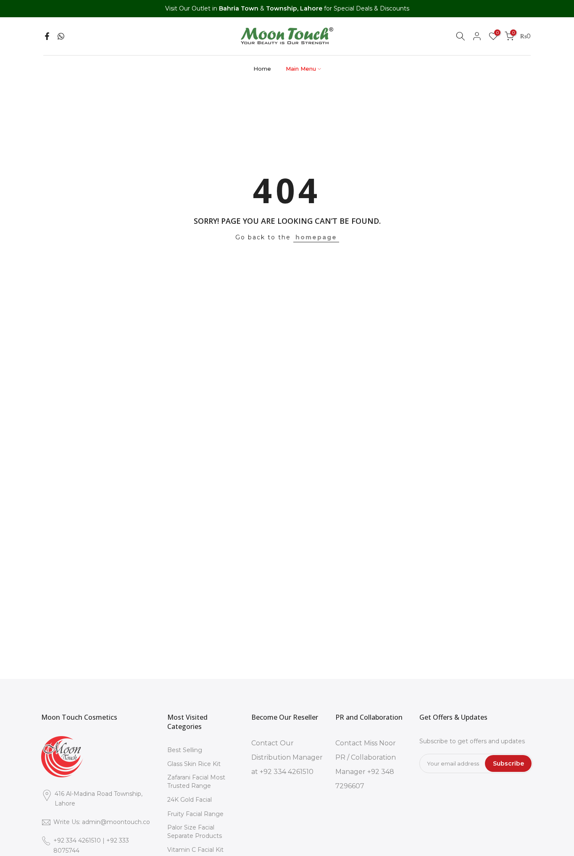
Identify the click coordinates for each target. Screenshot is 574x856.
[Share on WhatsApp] (61, 36)
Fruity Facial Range (195, 814)
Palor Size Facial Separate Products (194, 832)
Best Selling (184, 750)
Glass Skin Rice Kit (194, 764)
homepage (316, 237)
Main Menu (301, 68)
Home (262, 68)
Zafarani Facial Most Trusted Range (196, 782)
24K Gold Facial (189, 799)
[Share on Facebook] (47, 36)
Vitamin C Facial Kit (195, 849)
